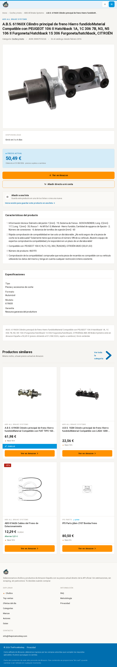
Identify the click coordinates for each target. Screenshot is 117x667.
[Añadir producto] (105, 4)
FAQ (62, 593)
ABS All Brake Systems (34, 13)
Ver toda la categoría (98, 355)
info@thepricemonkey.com (15, 636)
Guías (5, 623)
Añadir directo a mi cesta (60, 184)
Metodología (66, 598)
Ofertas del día (9, 603)
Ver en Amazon (60, 175)
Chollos (9, 593)
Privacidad (65, 603)
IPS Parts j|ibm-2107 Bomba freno (79, 523)
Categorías (8, 608)
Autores (6, 618)
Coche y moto (16, 13)
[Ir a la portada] (5, 4)
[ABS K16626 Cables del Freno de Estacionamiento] (30, 489)
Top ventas (8, 598)
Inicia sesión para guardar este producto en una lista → (30, 203)
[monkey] (58, 571)
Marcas (6, 613)
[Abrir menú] (112, 4)
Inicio (4, 13)
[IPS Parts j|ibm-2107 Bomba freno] (87, 489)
